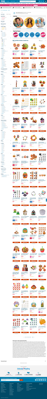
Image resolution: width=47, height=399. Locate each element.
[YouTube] (43, 380)
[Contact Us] (41, 1)
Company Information (19, 384)
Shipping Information (11, 389)
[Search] (37, 1)
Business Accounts (3, 386)
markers (23, 342)
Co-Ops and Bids (2, 385)
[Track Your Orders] (40, 1)
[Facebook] (35, 380)
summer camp (25, 344)
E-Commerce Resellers (28, 389)
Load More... (2, 67)
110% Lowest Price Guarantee (20, 388)
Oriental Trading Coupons (3, 389)
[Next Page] (34, 337)
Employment (18, 386)
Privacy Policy (27, 384)
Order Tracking (11, 386)
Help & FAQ (10, 385)
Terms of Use (27, 385)
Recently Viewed (3, 361)
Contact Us (10, 384)
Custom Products (41, 384)
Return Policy (10, 388)
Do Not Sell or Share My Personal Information (31, 388)
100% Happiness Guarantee (20, 389)
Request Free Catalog (3, 387)
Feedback (46, 200)
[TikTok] (41, 380)
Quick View (16, 59)
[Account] (43, 1)
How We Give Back (19, 385)
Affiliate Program (19, 387)
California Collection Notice (29, 386)
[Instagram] (45, 380)
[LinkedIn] (37, 380)
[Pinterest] (39, 380)
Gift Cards (2, 388)
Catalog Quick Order (3, 384)
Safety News (27, 387)
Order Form (10, 387)
